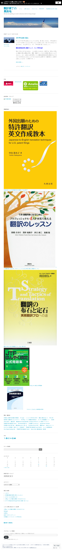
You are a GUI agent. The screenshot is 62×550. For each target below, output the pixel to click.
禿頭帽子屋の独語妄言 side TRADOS (34, 427)
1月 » (8, 467)
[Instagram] (9, 438)
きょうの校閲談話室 (47, 427)
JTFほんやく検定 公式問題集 (35, 385)
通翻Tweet (42, 425)
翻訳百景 (13, 421)
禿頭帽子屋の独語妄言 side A (10, 423)
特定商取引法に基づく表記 (51, 8)
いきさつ (7, 493)
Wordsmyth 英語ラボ (22, 423)
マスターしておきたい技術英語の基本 (34, 409)
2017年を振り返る (22, 38)
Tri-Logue (22, 417)
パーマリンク (27, 66)
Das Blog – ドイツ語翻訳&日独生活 (28, 419)
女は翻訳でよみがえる (33, 423)
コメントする (6, 46)
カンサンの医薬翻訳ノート (44, 419)
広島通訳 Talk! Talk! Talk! (9, 425)
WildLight (41, 8)
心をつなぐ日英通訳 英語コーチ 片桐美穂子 (14, 427)
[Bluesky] (15, 438)
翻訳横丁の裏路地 (10, 10)
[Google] (13, 438)
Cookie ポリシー (33, 547)
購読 (6, 537)
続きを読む (19, 62)
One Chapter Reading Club (9, 429)
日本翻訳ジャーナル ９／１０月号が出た (13, 516)
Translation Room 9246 (33, 425)
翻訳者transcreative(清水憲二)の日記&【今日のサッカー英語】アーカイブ (32, 421)
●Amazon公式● (18, 81)
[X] (5, 438)
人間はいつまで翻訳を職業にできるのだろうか (15, 498)
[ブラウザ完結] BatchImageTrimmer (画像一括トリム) (16, 500)
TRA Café (51, 417)
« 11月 (5, 467)
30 (46, 466)
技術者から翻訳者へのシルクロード (12, 419)
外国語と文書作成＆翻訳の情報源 (11, 417)
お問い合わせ (27, 8)
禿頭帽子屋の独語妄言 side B (23, 429)
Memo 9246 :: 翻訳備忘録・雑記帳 (38, 429)
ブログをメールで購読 (9, 531)
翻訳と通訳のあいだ (43, 417)
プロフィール (34, 8)
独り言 (22, 66)
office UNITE (6, 421)
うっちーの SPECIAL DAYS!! (31, 417)
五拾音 (52, 419)
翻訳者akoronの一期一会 (21, 425)
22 (38, 464)
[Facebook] (7, 438)
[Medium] (11, 438)
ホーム (20, 8)
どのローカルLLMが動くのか (11, 497)
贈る (58, 3)
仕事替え (6, 513)
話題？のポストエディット (10, 515)
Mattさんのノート (50, 425)
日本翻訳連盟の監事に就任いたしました (14, 495)
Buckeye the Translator (45, 423)
